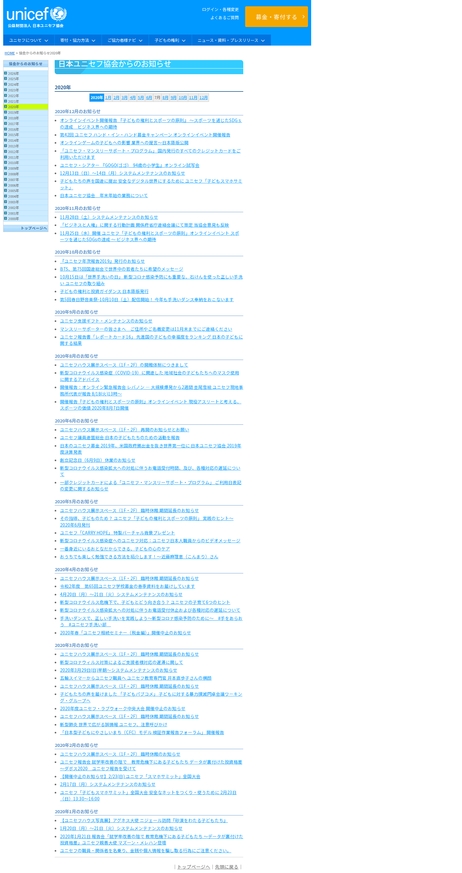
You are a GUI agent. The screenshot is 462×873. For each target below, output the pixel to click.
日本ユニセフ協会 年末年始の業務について (104, 195)
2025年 (13, 78)
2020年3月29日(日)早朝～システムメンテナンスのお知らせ (118, 670)
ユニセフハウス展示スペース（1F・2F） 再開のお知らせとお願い (124, 429)
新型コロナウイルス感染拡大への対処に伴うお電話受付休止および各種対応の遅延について (150, 610)
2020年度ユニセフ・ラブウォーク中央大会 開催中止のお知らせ (122, 708)
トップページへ (34, 227)
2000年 (13, 218)
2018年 (13, 117)
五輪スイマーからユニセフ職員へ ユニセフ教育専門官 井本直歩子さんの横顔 (136, 678)
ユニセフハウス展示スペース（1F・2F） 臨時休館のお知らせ (120, 754)
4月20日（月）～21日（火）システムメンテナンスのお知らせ (121, 594)
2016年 (13, 129)
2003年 (13, 201)
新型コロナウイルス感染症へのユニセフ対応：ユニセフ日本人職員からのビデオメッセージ (150, 540)
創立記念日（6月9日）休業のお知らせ (97, 460)
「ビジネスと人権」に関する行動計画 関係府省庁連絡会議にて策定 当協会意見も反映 (144, 225)
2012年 (13, 151)
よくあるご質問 (224, 17)
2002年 (13, 207)
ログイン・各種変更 (220, 9)
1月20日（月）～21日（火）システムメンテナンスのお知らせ (121, 828)
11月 (193, 97)
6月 (149, 97)
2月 (116, 97)
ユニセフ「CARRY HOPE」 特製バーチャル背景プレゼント (117, 532)
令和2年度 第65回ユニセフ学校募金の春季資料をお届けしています (127, 586)
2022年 (13, 95)
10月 (183, 97)
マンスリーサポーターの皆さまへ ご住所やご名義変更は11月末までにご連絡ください (146, 329)
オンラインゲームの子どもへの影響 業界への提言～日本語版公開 (124, 142)
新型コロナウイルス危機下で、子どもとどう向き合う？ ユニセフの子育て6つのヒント (145, 602)
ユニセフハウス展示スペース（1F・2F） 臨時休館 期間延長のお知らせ (129, 510)
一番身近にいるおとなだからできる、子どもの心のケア (115, 548)
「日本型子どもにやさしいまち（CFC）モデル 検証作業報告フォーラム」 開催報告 (142, 732)
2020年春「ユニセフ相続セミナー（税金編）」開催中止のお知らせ (125, 632)
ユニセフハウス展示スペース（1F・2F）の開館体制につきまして (124, 365)
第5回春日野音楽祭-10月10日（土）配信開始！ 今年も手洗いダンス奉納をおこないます (147, 299)
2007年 (13, 179)
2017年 (13, 123)
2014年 (13, 140)
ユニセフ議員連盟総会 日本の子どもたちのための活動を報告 (120, 437)
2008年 (13, 173)
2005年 (13, 190)
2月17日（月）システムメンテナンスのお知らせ (108, 784)
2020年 (13, 106)
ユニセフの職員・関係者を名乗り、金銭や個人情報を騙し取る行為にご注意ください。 (145, 850)
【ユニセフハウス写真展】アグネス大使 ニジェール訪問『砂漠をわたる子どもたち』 (144, 820)
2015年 (13, 134)
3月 (125, 97)
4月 (133, 97)
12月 (204, 97)
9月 (174, 97)
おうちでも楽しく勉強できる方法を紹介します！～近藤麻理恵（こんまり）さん (139, 556)
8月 (165, 97)
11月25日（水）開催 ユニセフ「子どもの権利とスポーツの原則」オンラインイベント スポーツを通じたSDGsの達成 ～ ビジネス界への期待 (149, 236)
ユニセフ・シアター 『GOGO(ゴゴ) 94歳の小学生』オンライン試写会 (130, 165)
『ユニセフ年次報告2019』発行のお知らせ (102, 261)
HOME (10, 52)
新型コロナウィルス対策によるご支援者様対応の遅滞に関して (121, 662)
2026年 (13, 73)
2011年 (13, 157)
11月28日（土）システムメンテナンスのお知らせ (109, 217)
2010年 (13, 162)
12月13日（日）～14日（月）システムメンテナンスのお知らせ (122, 173)
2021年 (13, 101)
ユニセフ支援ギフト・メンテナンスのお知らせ (106, 321)
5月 (141, 97)
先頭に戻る (227, 866)
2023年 (13, 89)
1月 (108, 97)
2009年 (13, 168)
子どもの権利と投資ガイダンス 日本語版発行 (104, 291)
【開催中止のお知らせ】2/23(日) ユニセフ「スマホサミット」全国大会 (130, 776)
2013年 (13, 145)
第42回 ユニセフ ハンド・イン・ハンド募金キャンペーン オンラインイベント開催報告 (145, 134)
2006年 (13, 185)
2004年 (13, 196)
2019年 (13, 112)
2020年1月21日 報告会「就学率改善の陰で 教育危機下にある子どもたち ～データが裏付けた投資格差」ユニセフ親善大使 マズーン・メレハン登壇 (151, 839)
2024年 (13, 84)
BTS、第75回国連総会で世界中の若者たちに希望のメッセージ (121, 269)
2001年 (13, 213)
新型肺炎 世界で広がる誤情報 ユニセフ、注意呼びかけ (113, 724)
